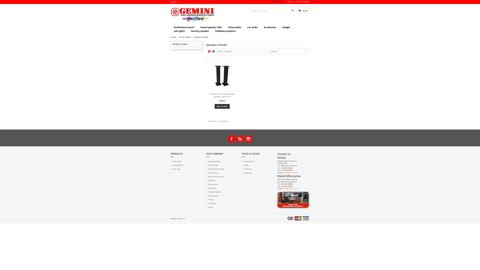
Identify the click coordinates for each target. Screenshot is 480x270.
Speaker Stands (179, 44)
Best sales (176, 169)
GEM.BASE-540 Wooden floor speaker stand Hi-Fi (222, 95)
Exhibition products (225, 31)
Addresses (248, 173)
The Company (213, 173)
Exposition (212, 188)
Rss (240, 139)
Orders (246, 165)
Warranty (211, 180)
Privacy (211, 199)
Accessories (270, 27)
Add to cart (222, 106)
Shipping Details (214, 161)
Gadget (286, 27)
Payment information (216, 169)
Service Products (214, 192)
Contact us (212, 203)
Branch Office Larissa (216, 177)
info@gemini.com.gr (290, 173)
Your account (251, 153)
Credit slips (248, 169)
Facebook (231, 139)
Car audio (252, 27)
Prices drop (176, 161)
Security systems (200, 31)
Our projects (213, 184)
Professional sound (184, 27)
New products (177, 165)
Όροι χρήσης (213, 196)
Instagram (248, 139)
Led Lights (179, 31)
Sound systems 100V (211, 27)
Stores (210, 207)
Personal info (249, 161)
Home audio (234, 27)
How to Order (213, 165)
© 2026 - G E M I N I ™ (178, 219)
